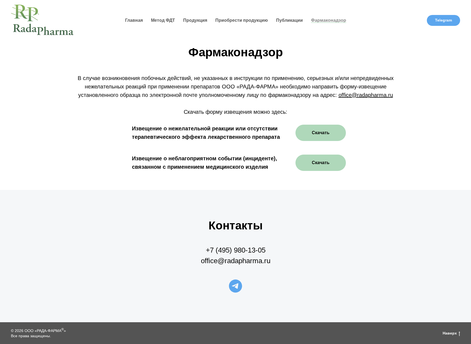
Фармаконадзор (328, 20)
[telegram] (235, 286)
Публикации (289, 20)
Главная (134, 20)
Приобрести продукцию (241, 20)
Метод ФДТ (163, 20)
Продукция (195, 20)
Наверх (450, 333)
